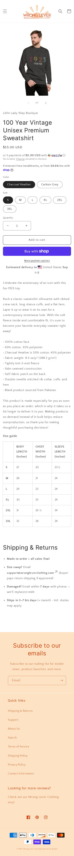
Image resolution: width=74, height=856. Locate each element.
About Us (14, 728)
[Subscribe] (61, 680)
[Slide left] (28, 103)
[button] (5, 11)
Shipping (20, 159)
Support (13, 719)
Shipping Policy (18, 755)
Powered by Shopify (49, 849)
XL (45, 200)
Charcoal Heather (19, 184)
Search (12, 737)
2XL (59, 200)
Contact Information (21, 773)
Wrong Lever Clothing (32, 849)
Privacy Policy (16, 764)
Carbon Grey (49, 184)
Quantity (8, 217)
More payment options (37, 260)
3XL (9, 209)
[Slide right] (45, 103)
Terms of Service (18, 746)
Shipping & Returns (20, 711)
